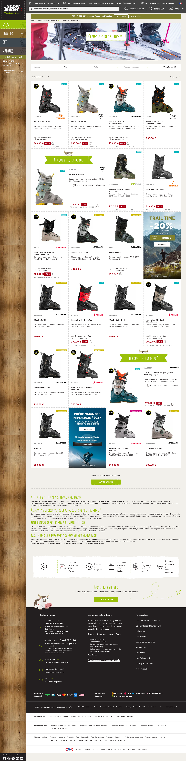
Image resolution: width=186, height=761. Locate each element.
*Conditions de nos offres (87, 707)
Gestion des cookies (155, 707)
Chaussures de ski (50, 21)
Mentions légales (172, 707)
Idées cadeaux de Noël (124, 716)
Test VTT (72, 740)
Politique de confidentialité (136, 707)
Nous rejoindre (142, 669)
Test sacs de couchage (58, 740)
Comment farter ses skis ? (60, 728)
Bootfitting (140, 653)
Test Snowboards (97, 737)
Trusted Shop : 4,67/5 (40, 3)
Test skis (70, 737)
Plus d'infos (92, 655)
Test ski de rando (82, 737)
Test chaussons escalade (134, 737)
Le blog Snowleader (144, 664)
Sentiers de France (85, 740)
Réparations (141, 647)
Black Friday (75, 716)
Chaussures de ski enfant (94, 543)
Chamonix (101, 634)
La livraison (140, 631)
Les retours (141, 637)
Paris (118, 634)
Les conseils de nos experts (148, 621)
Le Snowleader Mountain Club (149, 626)
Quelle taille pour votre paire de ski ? (64, 725)
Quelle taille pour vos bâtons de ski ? (125, 725)
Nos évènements (143, 658)
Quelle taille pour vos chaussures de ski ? (94, 725)
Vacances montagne (57, 737)
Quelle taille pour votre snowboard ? (154, 725)
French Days (86, 716)
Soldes (65, 716)
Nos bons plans (55, 716)
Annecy (91, 634)
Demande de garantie (145, 642)
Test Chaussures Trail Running (115, 740)
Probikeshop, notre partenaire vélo (104, 660)
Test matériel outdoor (114, 737)
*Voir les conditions (162, 276)
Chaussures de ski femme (72, 543)
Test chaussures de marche (155, 737)
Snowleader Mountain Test (103, 716)
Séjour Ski (98, 740)
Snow (40, 21)
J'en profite (136, 16)
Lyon (111, 634)
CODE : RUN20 (120, 16)
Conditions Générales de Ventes (111, 707)
